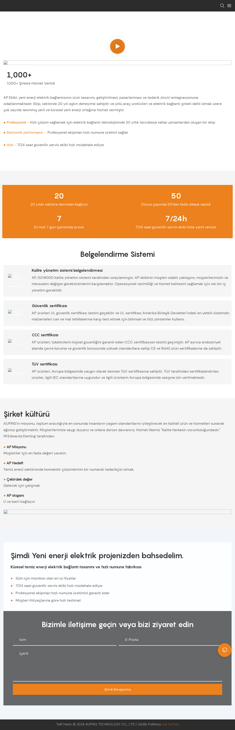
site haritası (170, 724)
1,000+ (19, 75)
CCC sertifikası (45, 335)
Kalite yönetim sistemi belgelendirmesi (67, 270)
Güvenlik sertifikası (49, 305)
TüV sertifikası (44, 364)
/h (176, 219)
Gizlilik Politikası (150, 724)
